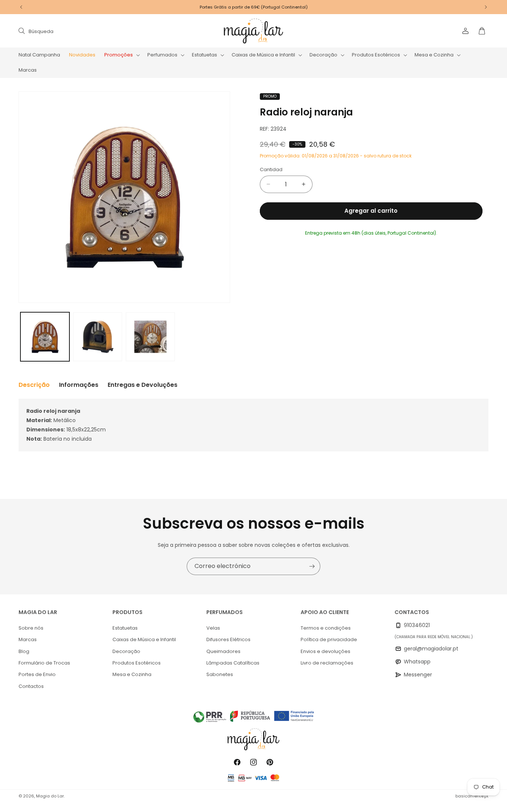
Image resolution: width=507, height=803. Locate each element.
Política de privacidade (329, 639)
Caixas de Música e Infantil (144, 639)
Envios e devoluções (325, 651)
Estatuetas (125, 627)
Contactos (31, 686)
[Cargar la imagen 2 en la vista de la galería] (97, 336)
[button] (121, 55)
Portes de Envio (37, 674)
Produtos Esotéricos (136, 662)
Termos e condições (326, 627)
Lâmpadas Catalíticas (232, 662)
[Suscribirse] (312, 566)
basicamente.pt (471, 796)
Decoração (126, 651)
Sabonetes (219, 674)
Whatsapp (417, 661)
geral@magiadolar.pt (431, 648)
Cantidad (271, 169)
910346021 (417, 625)
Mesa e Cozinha (131, 674)
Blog (24, 651)
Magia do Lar (50, 796)
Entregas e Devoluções (142, 385)
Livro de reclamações (327, 662)
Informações (78, 385)
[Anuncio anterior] (21, 7)
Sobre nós (31, 627)
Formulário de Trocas (44, 662)
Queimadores (223, 651)
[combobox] (93, 31)
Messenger (418, 674)
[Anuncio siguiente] (486, 7)
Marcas (28, 639)
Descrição (34, 385)
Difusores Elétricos (228, 639)
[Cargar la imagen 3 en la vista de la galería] (150, 336)
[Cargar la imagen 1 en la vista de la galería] (44, 336)
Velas (213, 627)
